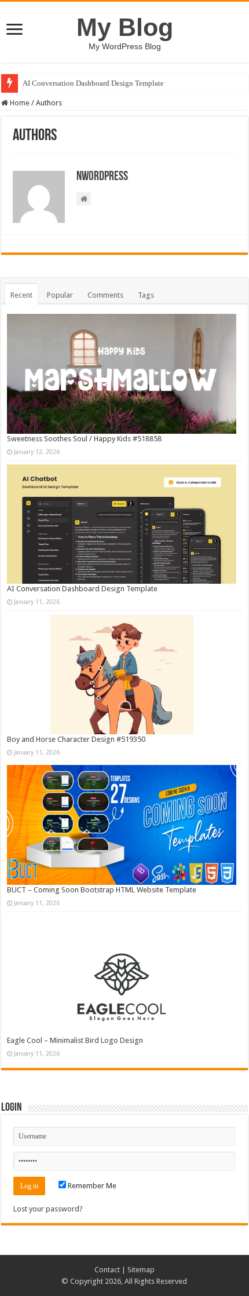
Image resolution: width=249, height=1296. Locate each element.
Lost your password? (48, 1209)
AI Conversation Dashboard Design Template (93, 83)
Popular (60, 295)
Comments (105, 295)
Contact (107, 1269)
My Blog (124, 27)
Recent (21, 295)
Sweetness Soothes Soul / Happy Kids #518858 (84, 438)
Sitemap (141, 1269)
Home (19, 102)
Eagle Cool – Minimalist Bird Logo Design (75, 1040)
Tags (146, 295)
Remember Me (91, 1185)
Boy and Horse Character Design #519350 (76, 739)
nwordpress (102, 177)
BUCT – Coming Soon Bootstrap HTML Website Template (101, 889)
